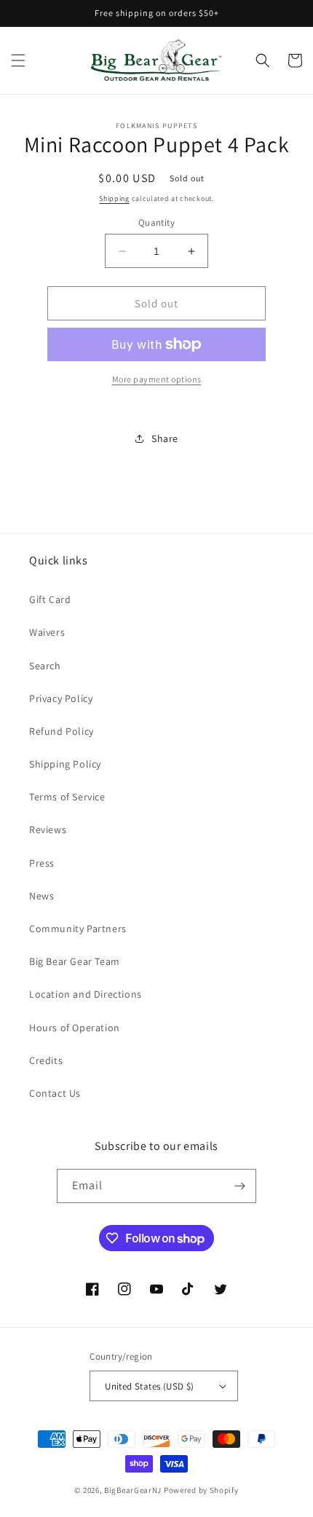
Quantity (156, 222)
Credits (46, 1060)
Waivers (47, 632)
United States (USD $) (149, 1386)
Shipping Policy (65, 764)
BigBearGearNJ (133, 1490)
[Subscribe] (239, 1186)
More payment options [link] (157, 379)
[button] (18, 60)
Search (45, 665)
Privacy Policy (60, 698)
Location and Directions (85, 994)
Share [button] (164, 438)
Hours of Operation (74, 1027)
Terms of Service (67, 796)
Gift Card (50, 599)
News (41, 895)
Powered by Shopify (201, 1490)
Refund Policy (61, 731)
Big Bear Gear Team (74, 961)
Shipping (114, 198)
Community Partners (78, 928)
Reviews (47, 829)
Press (42, 863)
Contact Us (55, 1093)
